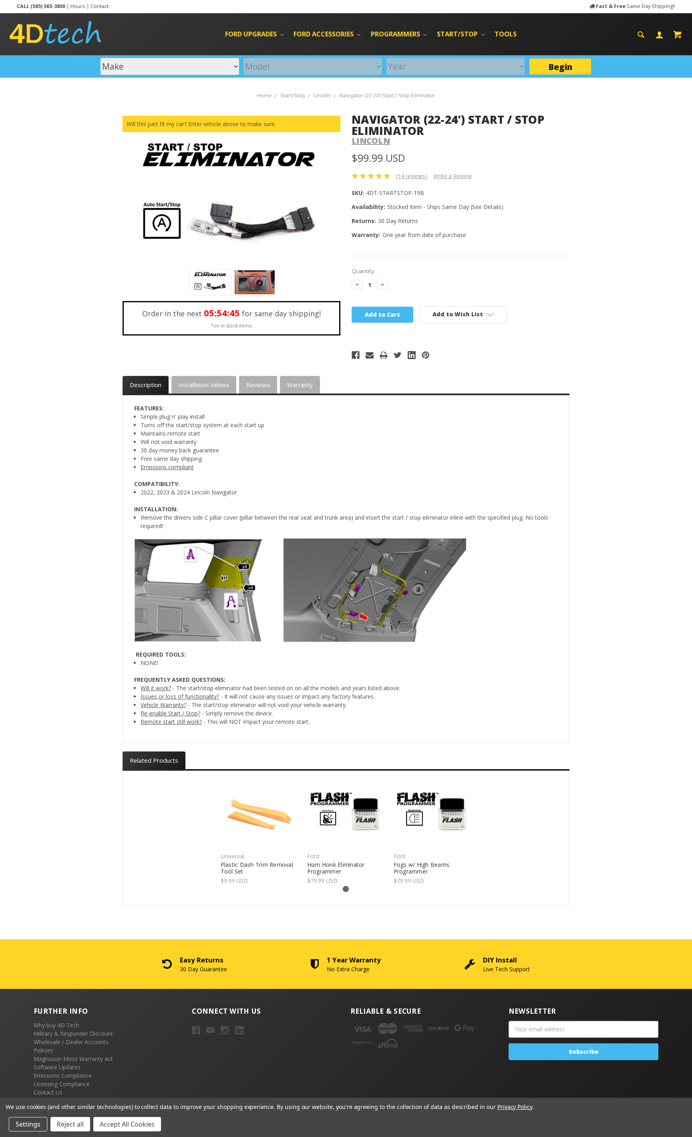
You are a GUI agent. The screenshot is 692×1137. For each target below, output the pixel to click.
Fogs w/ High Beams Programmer (422, 868)
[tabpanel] (259, 832)
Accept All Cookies (127, 1124)
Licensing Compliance (62, 1084)
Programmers (396, 34)
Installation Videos (204, 385)
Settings (28, 1124)
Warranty (300, 385)
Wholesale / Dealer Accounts (71, 1042)
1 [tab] (346, 889)
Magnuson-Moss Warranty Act (73, 1059)
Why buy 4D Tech (56, 1025)
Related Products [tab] (154, 760)
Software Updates (57, 1067)
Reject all (70, 1124)
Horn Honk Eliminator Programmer (336, 868)
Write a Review (452, 176)
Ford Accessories (324, 34)
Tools (506, 34)
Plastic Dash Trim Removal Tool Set (257, 868)
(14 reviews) (411, 176)
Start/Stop (458, 34)
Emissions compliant (167, 467)
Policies (43, 1050)
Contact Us (48, 1092)
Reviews (258, 385)
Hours (77, 6)
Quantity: (363, 271)
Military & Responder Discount (73, 1033)
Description (145, 385)
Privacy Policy (514, 1107)
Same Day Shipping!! (635, 6)
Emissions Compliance (63, 1075)
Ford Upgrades (251, 34)
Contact (100, 6)
